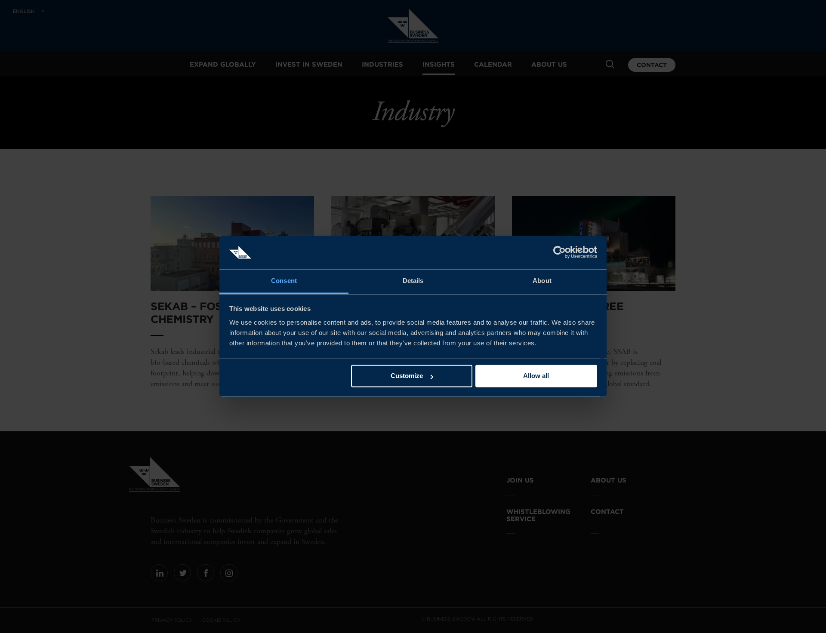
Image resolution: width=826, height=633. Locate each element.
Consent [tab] (284, 280)
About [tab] (542, 280)
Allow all (536, 376)
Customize (407, 376)
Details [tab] (413, 280)
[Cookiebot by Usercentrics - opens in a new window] (559, 252)
